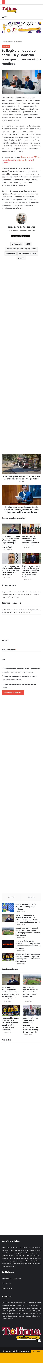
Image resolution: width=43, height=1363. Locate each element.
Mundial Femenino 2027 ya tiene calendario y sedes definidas (26, 906)
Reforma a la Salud (28, 253)
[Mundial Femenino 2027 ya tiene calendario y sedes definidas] (8, 907)
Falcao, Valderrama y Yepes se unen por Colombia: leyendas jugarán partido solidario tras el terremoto (27, 957)
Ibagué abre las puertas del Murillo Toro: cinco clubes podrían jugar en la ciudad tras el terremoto (28, 931)
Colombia (17, 244)
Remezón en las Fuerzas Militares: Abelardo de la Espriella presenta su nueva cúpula (30, 540)
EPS (28, 244)
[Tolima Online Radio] (21, 27)
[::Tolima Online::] (9, 9)
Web (3, 659)
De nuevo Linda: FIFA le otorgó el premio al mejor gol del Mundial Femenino (20, 160)
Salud (21, 258)
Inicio (5, 41)
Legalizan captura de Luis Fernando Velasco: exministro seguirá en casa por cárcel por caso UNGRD (11, 570)
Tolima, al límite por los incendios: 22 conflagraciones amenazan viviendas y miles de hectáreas (27, 944)
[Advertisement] (21, 358)
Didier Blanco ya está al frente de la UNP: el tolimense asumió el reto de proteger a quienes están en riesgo (31, 571)
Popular (11, 897)
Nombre (5, 640)
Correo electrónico (9, 650)
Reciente (31, 897)
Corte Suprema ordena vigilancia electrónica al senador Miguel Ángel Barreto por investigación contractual (11, 541)
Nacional (19, 41)
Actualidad (11, 41)
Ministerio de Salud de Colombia (22, 249)
